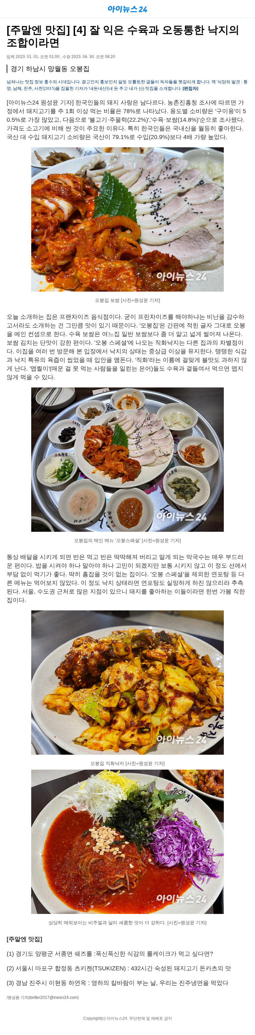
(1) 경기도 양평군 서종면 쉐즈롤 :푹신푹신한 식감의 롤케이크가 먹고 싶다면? (110, 953)
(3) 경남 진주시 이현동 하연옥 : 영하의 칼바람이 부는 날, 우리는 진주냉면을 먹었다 (117, 983)
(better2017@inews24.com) (54, 997)
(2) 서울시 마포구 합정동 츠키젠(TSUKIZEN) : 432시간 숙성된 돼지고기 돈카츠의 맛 (119, 968)
